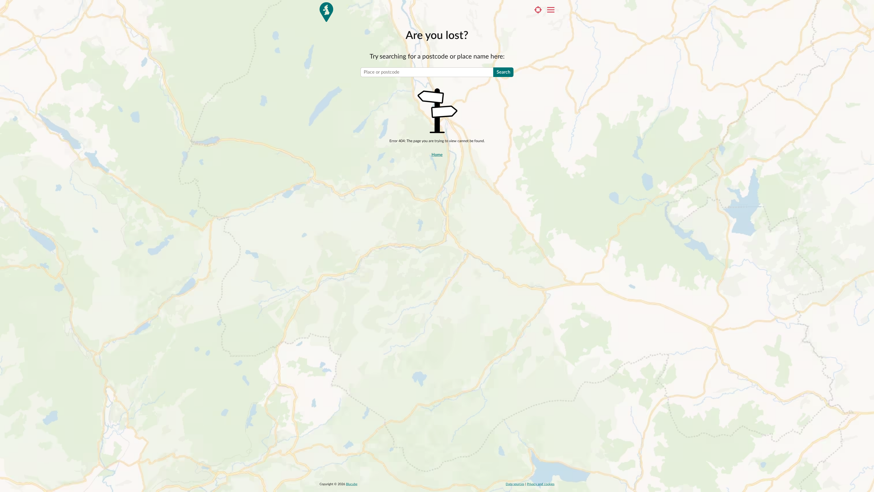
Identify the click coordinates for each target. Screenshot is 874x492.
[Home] (326, 12)
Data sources (515, 484)
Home (437, 155)
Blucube (351, 484)
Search (503, 72)
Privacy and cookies (540, 484)
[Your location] (538, 9)
